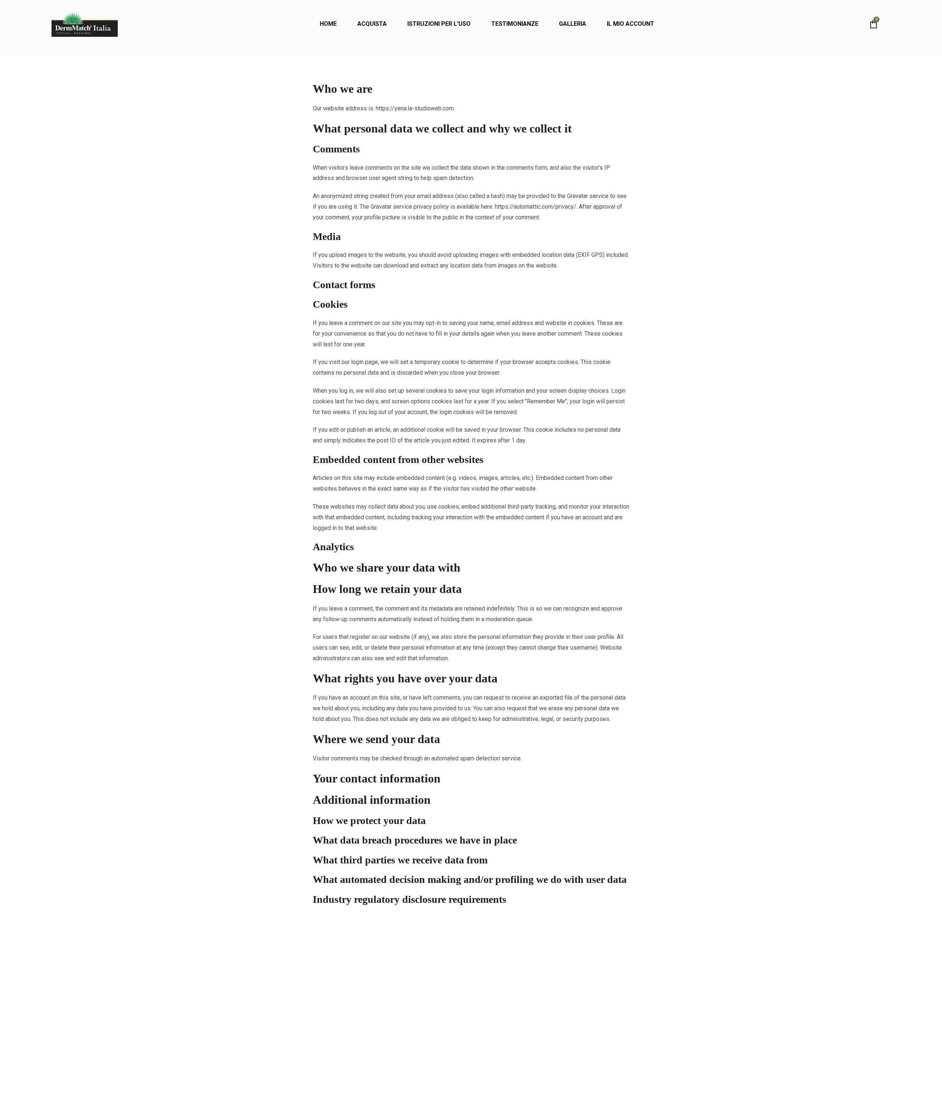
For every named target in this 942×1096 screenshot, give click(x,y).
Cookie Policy (515, 1077)
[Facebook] (276, 989)
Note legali (484, 1077)
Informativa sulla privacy (440, 1077)
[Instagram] (296, 989)
